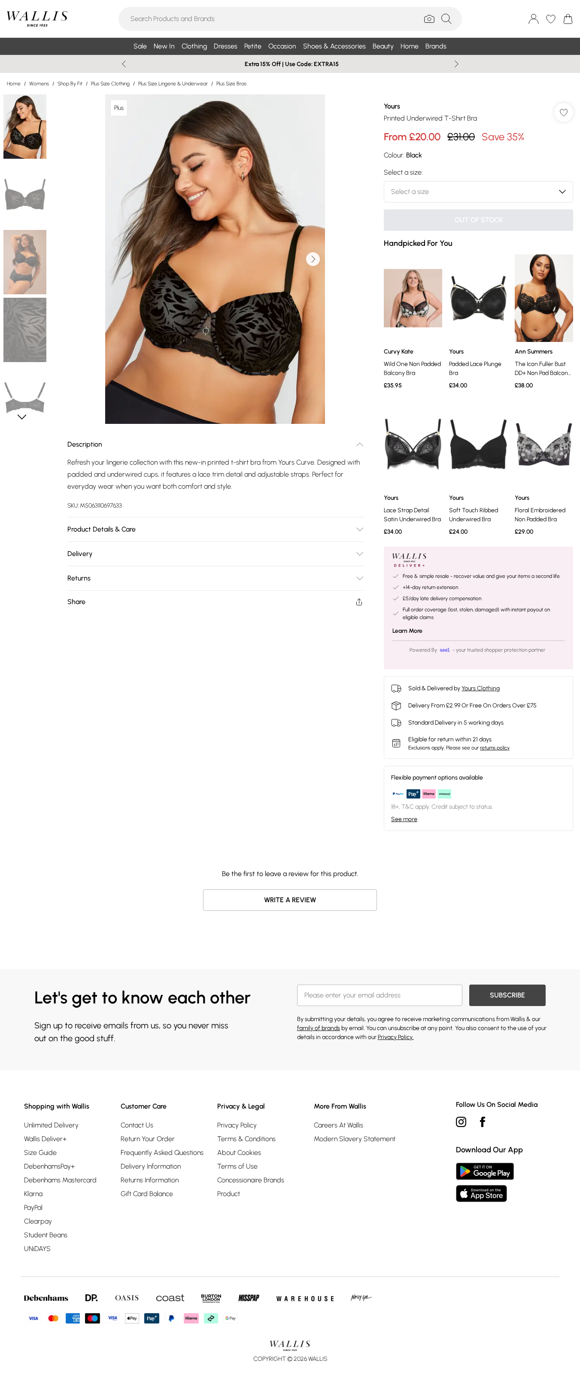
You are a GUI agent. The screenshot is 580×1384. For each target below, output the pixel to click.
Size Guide (40, 1152)
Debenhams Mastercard (60, 1180)
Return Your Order (148, 1139)
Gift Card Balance (147, 1194)
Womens (39, 84)
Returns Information (150, 1180)
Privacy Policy (237, 1125)
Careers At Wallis (338, 1125)
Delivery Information (151, 1166)
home (14, 84)
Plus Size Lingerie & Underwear (173, 84)
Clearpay (38, 1221)
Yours (392, 106)
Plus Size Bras (231, 84)
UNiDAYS (37, 1249)
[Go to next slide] (313, 259)
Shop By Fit (70, 84)
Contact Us (137, 1125)
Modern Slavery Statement (354, 1139)
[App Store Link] (485, 1182)
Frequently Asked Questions (162, 1152)
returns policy (495, 748)
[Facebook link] (482, 1122)
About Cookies (239, 1152)
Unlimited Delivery (51, 1125)
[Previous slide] (123, 64)
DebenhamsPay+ (49, 1166)
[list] (215, 259)
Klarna (33, 1194)
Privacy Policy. (396, 1037)
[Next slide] (456, 64)
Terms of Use (237, 1166)
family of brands (318, 1028)
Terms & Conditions (246, 1139)
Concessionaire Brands (250, 1180)
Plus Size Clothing (110, 84)
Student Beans (45, 1235)
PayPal (33, 1207)
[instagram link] (461, 1122)
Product (228, 1194)
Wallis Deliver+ (45, 1139)
